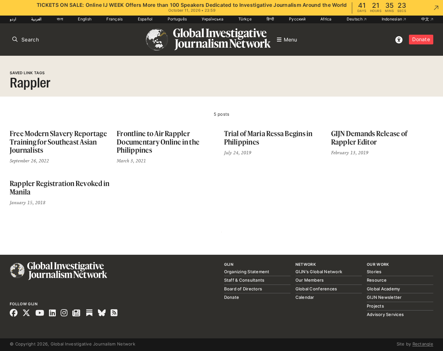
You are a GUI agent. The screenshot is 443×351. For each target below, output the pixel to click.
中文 (425, 19)
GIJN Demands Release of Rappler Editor (369, 137)
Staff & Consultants (244, 280)
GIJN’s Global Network (318, 271)
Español (145, 19)
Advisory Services (385, 314)
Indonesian (392, 19)
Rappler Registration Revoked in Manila (59, 187)
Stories (374, 271)
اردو (13, 19)
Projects (375, 306)
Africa (326, 19)
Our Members (309, 280)
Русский (297, 19)
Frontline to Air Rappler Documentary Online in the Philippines (158, 141)
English (84, 19)
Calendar (304, 297)
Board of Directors (243, 288)
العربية (36, 19)
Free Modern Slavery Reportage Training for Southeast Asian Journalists (58, 141)
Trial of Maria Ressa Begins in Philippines (268, 137)
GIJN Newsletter (384, 297)
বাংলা (60, 19)
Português (177, 19)
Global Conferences (316, 288)
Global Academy (383, 288)
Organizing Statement (246, 271)
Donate (421, 39)
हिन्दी (270, 19)
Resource (377, 280)
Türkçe (245, 19)
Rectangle (423, 343)
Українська (212, 19)
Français (114, 19)
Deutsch (355, 19)
